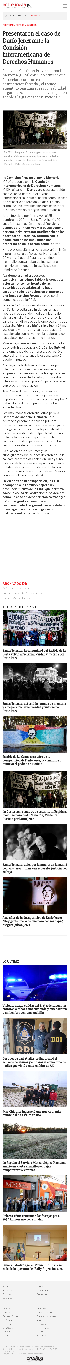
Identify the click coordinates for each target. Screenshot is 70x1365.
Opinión (41, 1286)
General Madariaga (46, 1316)
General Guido (10, 1316)
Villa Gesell (8, 1328)
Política (6, 1286)
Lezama (6, 1335)
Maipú (40, 1320)
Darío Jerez (9, 588)
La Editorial (42, 1290)
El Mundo (42, 1335)
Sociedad (35, 15)
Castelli (6, 1331)
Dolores (7, 1308)
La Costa (24, 588)
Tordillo (7, 1312)
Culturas (7, 1294)
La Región (42, 1324)
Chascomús (43, 1308)
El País (40, 1331)
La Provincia (43, 1328)
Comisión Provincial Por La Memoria (23, 593)
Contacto (42, 1294)
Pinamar (7, 1324)
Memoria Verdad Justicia (16, 598)
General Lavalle (45, 1312)
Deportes (8, 1298)
